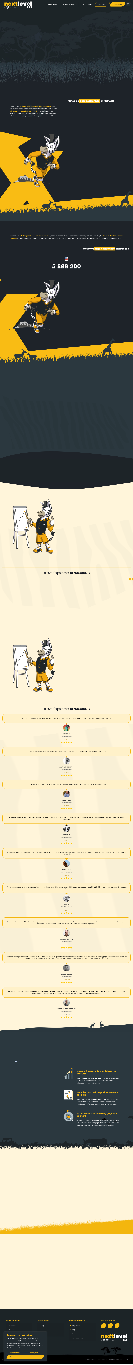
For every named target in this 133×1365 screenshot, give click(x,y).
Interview (66, 945)
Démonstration (77, 1334)
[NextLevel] (18, 5)
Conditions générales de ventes (95, 1359)
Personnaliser (15, 1353)
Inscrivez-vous (41, 1287)
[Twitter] (118, 1325)
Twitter (66, 739)
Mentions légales (115, 1359)
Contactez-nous (77, 1338)
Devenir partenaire (46, 1334)
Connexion (12, 1330)
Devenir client (45, 1330)
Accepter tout (15, 1357)
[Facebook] (104, 1325)
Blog (42, 1326)
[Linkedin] (111, 1325)
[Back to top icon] (127, 1359)
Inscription (12, 1326)
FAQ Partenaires (77, 1330)
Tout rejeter (33, 1353)
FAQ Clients (76, 1326)
